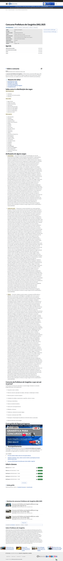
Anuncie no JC (19, 556)
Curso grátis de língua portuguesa (15, 85)
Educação (21, 35)
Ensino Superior (29, 37)
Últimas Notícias (18, 6)
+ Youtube (21, 524)
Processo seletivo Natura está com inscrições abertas (19, 455)
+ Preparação (35, 27)
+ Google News (17, 524)
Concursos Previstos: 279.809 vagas (50, 31)
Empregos (33, 6)
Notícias (30, 27)
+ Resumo (19, 27)
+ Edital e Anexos (25, 27)
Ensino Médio (24, 37)
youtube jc (38, 6)
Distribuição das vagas (12, 81)
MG (14, 41)
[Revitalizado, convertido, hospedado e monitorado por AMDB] (56, 559)
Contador (23, 34)
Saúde (29, 35)
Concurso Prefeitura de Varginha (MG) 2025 (21, 9)
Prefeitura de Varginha (18, 29)
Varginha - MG (16, 43)
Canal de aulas (29, 487)
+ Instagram (26, 524)
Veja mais (24, 522)
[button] (37, 467)
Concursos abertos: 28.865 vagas (49, 29)
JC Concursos (12, 448)
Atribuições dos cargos (12, 82)
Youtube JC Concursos (22, 487)
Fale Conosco (13, 556)
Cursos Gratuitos (44, 6)
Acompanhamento (12, 86)
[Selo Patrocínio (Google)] (49, 3)
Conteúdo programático (13, 84)
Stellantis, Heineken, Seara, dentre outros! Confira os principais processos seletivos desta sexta (24, 458)
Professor (16, 34)
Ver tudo (24, 482)
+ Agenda (15, 27)
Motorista (19, 34)
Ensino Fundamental (17, 37)
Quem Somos (8, 556)
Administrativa (16, 35)
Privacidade (23, 556)
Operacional (25, 35)
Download (40, 467)
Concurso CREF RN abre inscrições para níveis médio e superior (21, 461)
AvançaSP (16, 40)
